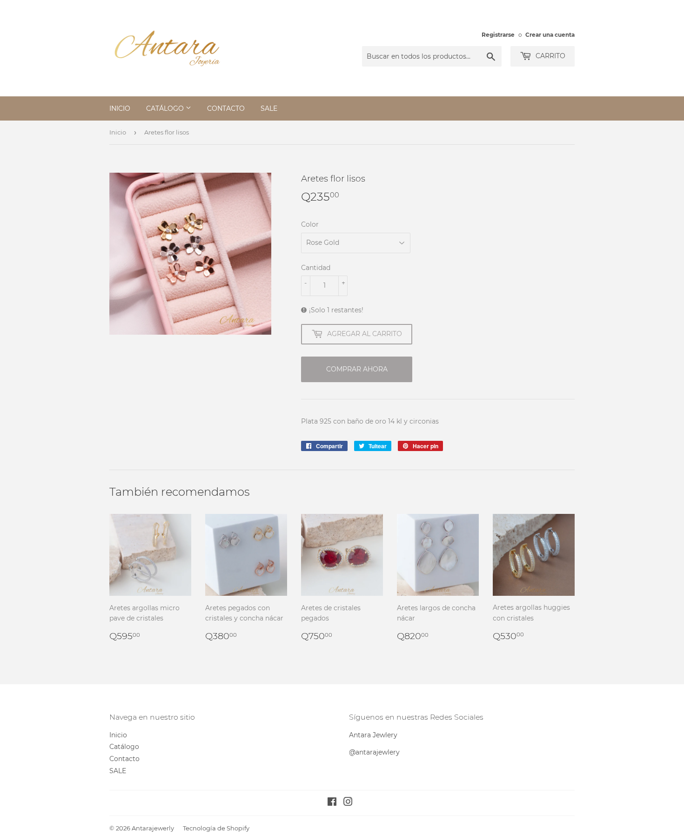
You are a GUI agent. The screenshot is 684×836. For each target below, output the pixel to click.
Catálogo (166, 108)
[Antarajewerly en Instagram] (348, 803)
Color (310, 224)
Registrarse (498, 34)
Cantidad (315, 267)
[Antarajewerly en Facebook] (332, 803)
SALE (269, 108)
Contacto (226, 108)
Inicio (119, 108)
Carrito (549, 56)
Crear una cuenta (550, 34)
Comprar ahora (357, 369)
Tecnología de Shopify (216, 828)
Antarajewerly (153, 828)
